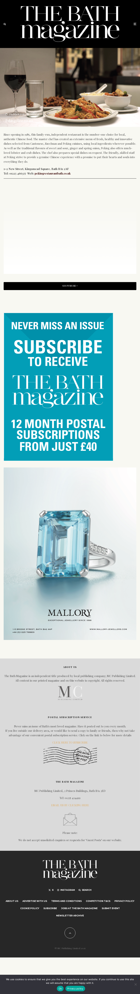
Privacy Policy (124, 901)
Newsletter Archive (70, 915)
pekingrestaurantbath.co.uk (53, 173)
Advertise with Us (34, 901)
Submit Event (111, 908)
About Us (12, 901)
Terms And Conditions (66, 901)
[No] (135, 984)
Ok (60, 988)
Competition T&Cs (98, 901)
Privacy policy (75, 988)
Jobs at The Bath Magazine (79, 908)
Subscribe (50, 908)
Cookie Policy (29, 908)
